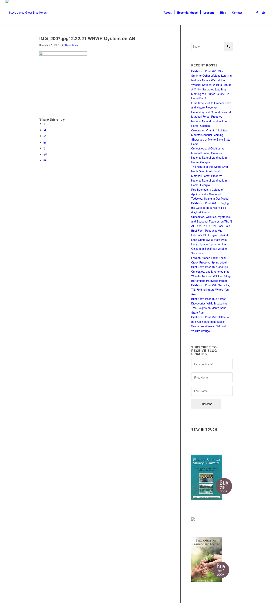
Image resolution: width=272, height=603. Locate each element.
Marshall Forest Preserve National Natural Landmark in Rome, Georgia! (209, 180)
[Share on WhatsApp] (45, 136)
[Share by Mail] (45, 160)
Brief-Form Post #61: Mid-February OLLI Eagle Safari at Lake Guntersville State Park (209, 235)
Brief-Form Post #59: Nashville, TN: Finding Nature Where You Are (210, 289)
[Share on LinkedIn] (45, 142)
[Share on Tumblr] (44, 148)
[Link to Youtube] (263, 12)
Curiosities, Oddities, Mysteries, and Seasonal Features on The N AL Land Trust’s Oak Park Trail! (211, 221)
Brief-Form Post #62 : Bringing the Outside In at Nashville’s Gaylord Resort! (210, 207)
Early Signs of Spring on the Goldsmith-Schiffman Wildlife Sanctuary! (209, 248)
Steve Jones (71, 44)
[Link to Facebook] (257, 12)
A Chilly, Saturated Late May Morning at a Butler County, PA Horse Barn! (210, 93)
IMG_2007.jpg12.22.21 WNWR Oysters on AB (87, 38)
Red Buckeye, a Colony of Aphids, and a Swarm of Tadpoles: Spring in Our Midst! (210, 194)
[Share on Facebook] (44, 124)
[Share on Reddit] (45, 154)
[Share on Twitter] (45, 130)
